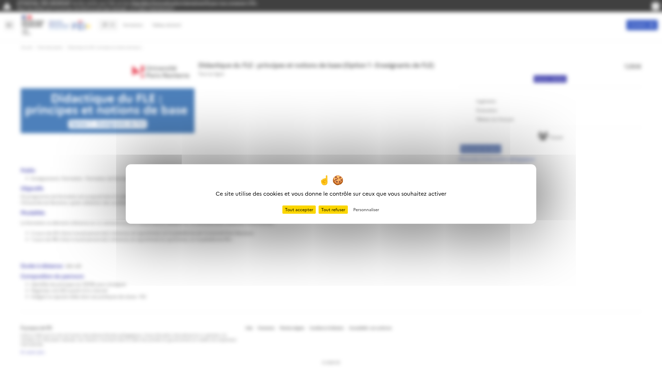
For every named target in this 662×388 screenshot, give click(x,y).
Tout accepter (299, 210)
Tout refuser (333, 210)
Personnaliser (366, 210)
